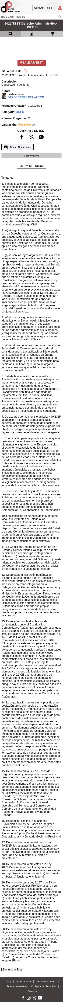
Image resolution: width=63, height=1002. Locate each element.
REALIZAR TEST (31, 62)
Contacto (32, 991)
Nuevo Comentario (20, 147)
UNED (20, 112)
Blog (9, 981)
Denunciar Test (12, 969)
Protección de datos (17, 986)
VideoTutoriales (23, 981)
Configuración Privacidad (43, 986)
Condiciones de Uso (46, 981)
